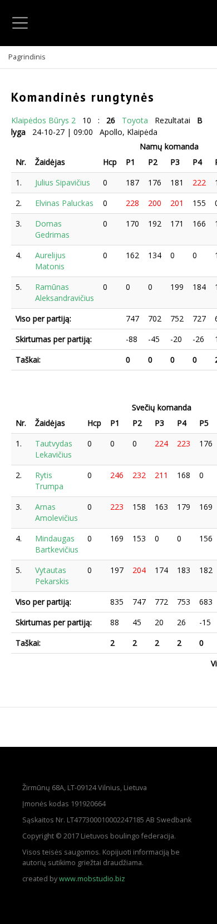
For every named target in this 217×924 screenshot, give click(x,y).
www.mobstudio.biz (92, 878)
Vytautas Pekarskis (52, 575)
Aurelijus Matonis (50, 261)
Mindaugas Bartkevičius (56, 544)
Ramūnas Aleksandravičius (64, 292)
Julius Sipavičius (62, 182)
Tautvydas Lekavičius (53, 449)
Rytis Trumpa (49, 480)
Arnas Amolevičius (56, 512)
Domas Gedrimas (52, 229)
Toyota (135, 120)
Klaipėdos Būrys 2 (43, 120)
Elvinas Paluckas (64, 203)
